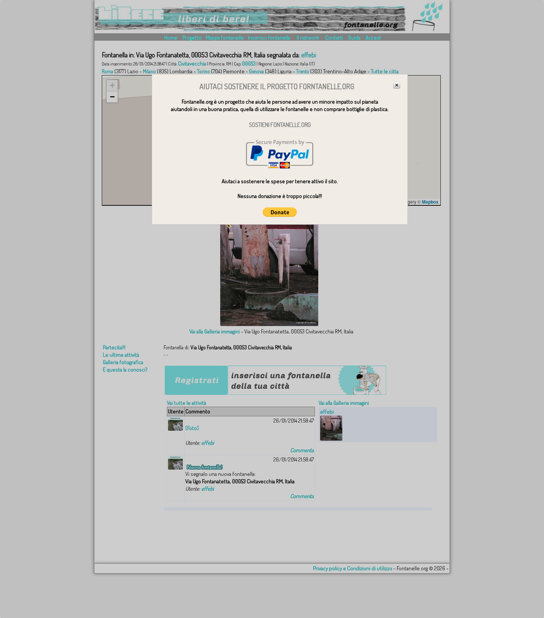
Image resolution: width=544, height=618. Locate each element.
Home (170, 37)
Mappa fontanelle (225, 37)
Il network (308, 37)
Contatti (334, 37)
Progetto (192, 37)
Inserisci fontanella (269, 37)
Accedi (373, 37)
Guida (354, 37)
